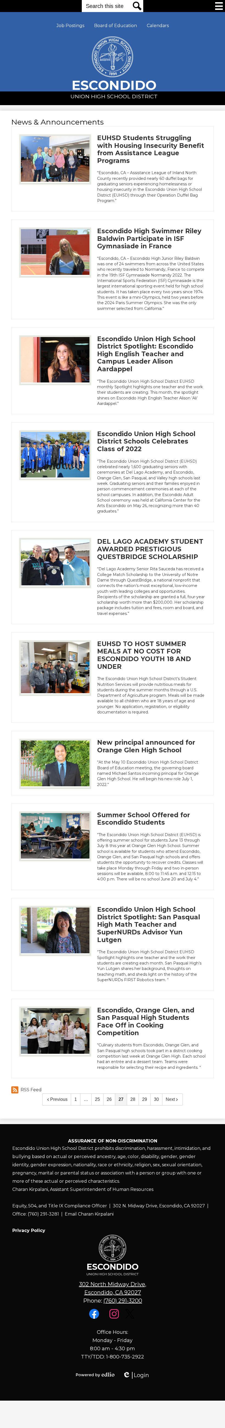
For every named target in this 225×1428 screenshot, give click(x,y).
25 (97, 1099)
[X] (130, 1317)
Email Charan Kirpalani (89, 1214)
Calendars (158, 25)
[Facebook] (94, 1317)
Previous (59, 1099)
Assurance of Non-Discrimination (112, 1141)
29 (144, 1099)
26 (109, 1099)
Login (136, 1375)
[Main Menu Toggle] (219, 6)
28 (132, 1099)
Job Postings (70, 25)
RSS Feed (31, 1089)
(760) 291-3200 (122, 1300)
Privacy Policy (28, 1230)
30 (156, 1099)
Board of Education (115, 25)
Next (170, 1099)
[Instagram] (114, 1317)
